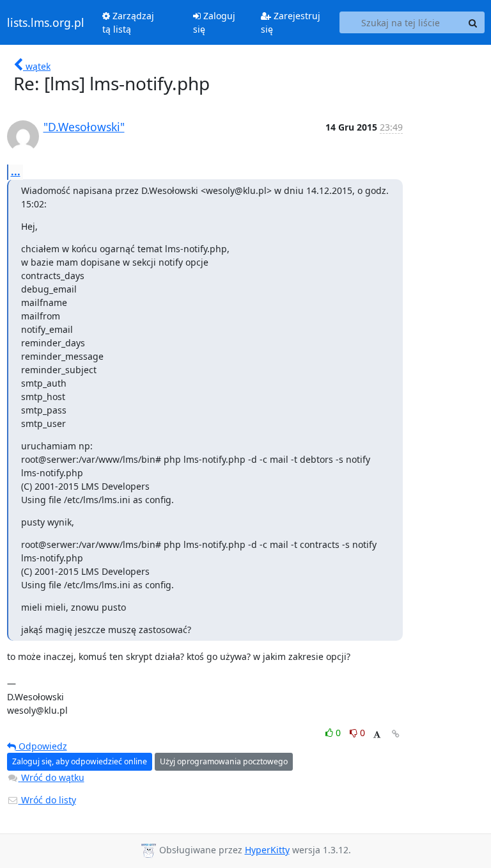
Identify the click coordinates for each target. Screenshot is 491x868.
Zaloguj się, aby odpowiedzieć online (79, 761)
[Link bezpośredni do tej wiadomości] (396, 734)
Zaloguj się (214, 22)
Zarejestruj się (290, 22)
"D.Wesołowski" (84, 126)
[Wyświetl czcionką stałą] (377, 734)
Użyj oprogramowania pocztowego (224, 761)
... (15, 172)
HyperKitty (267, 850)
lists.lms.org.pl (45, 22)
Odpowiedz (41, 746)
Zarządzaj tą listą (128, 22)
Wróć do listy (47, 800)
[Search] (473, 22)
